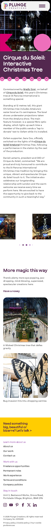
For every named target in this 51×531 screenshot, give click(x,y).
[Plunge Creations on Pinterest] (17, 505)
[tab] (18, 245)
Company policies (13, 484)
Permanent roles (12, 470)
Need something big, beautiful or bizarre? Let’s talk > (17, 427)
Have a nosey (11, 291)
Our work (8, 451)
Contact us (9, 455)
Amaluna (14, 144)
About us (8, 446)
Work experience (12, 475)
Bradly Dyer (29, 89)
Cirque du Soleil (14, 92)
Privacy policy (9, 523)
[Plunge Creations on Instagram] (5, 505)
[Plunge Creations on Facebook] (23, 505)
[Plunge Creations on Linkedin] (35, 505)
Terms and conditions (14, 480)
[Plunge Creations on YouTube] (11, 505)
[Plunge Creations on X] (29, 505)
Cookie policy (23, 523)
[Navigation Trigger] (42, 6)
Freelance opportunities (16, 466)
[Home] (14, 6)
